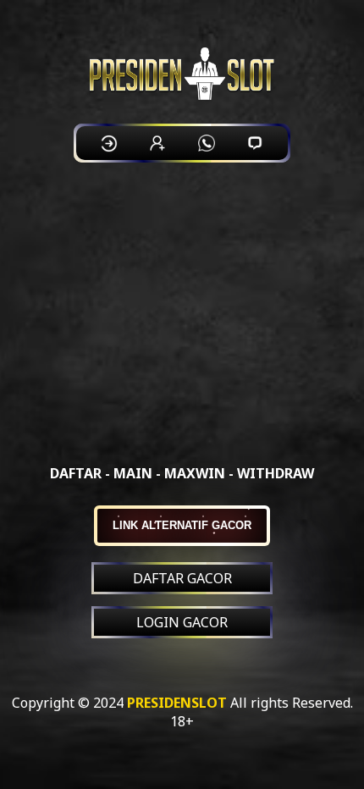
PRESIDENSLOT (177, 702)
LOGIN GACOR (182, 622)
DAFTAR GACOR (182, 578)
